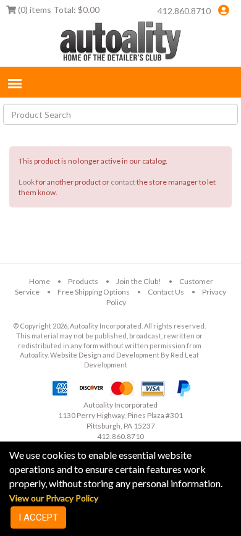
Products (83, 281)
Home (39, 281)
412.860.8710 (184, 11)
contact (123, 181)
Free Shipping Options (93, 291)
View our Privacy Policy (53, 498)
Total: (58, 9)
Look (27, 181)
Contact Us (166, 291)
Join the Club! (138, 281)
